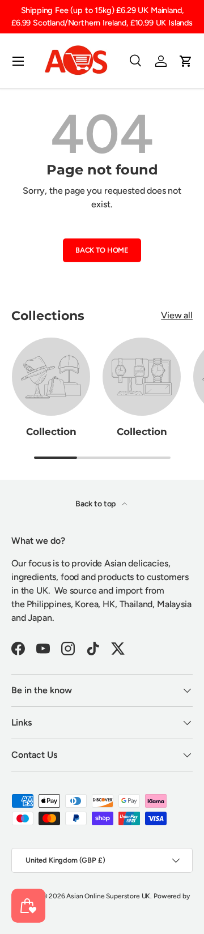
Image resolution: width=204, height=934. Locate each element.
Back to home (102, 250)
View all (177, 315)
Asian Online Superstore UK (108, 896)
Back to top (96, 504)
